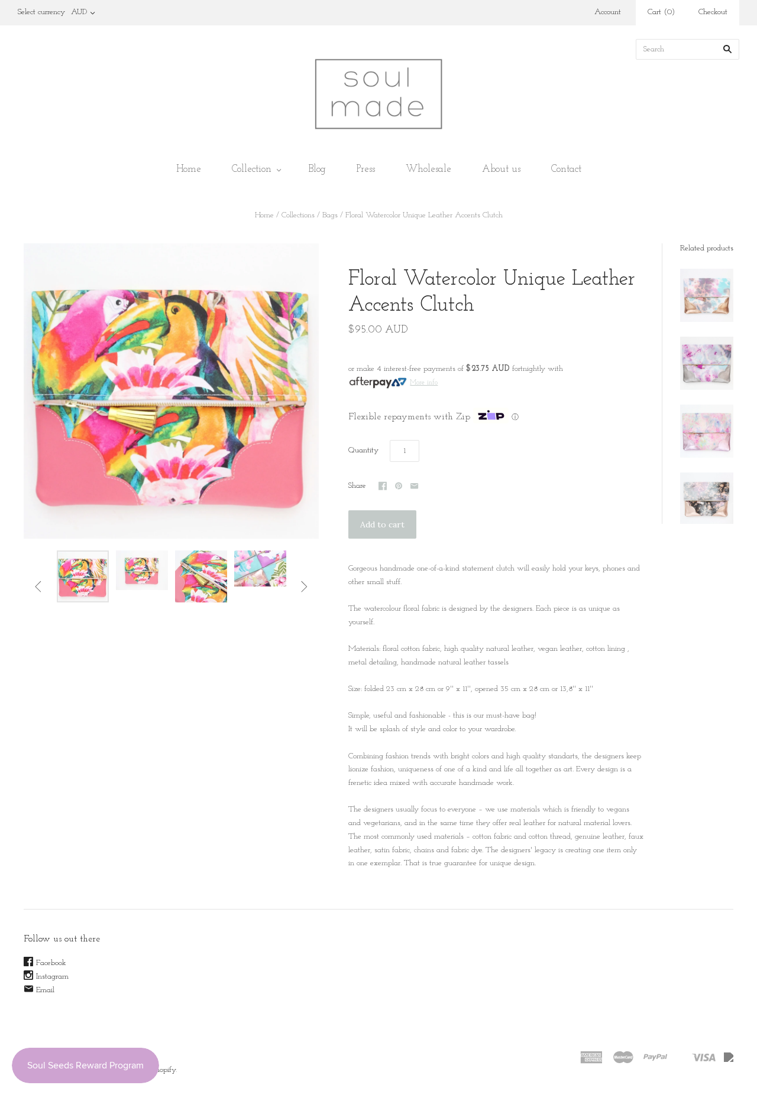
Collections (298, 215)
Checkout (712, 12)
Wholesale (428, 169)
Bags (330, 215)
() (661, 12)
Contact (566, 169)
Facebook (51, 963)
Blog (317, 169)
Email (45, 990)
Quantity (363, 450)
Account (607, 12)
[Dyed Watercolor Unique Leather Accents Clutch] (706, 295)
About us (501, 169)
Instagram (52, 976)
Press (366, 169)
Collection (251, 169)
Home (188, 169)
